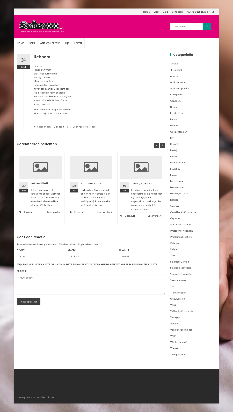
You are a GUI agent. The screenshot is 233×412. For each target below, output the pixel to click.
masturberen (177, 181)
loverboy (175, 168)
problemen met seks (181, 236)
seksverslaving (178, 280)
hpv (172, 137)
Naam (21, 249)
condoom (175, 100)
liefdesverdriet (178, 162)
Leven (78, 43)
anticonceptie (91, 183)
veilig (173, 304)
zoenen (174, 348)
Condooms (177, 11)
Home (146, 11)
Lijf (67, 43)
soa (172, 286)
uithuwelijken (177, 298)
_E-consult (58, 126)
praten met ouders (180, 224)
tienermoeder (178, 292)
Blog (156, 11)
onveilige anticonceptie (183, 212)
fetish (173, 119)
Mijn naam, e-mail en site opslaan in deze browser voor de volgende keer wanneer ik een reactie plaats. (87, 264)
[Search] (207, 26)
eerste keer (176, 113)
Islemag (21, 397)
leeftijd (174, 150)
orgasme (175, 218)
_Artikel (174, 63)
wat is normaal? (178, 342)
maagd (173, 174)
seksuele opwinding (181, 274)
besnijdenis (176, 94)
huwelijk (174, 143)
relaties (174, 243)
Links (165, 11)
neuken (174, 199)
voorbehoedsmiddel (181, 329)
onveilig (174, 205)
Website (124, 249)
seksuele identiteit (180, 267)
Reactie (22, 271)
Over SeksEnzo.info (197, 11)
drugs (173, 106)
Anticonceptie (50, 43)
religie (173, 249)
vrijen (173, 335)
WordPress (47, 397)
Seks (32, 43)
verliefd (174, 323)
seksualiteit (39, 183)
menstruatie (177, 187)
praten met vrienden (181, 230)
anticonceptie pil (179, 88)
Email (72, 249)
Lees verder (53, 212)
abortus (174, 75)
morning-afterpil (179, 193)
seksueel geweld (179, 261)
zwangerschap (141, 183)
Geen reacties (80, 126)
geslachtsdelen (178, 131)
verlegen (175, 317)
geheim (174, 125)
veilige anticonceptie (181, 311)
